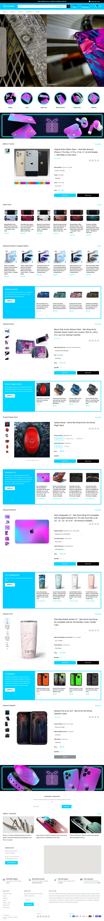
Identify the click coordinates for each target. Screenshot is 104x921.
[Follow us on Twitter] (41, 916)
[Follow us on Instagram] (43, 916)
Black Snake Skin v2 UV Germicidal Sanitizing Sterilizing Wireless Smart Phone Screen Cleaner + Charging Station (76, 269)
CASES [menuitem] (12, 11)
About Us (5, 898)
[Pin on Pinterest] (93, 160)
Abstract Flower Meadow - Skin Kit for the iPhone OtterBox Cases (59, 690)
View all (99, 204)
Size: (58, 355)
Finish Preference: (63, 546)
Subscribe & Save (95, 1)
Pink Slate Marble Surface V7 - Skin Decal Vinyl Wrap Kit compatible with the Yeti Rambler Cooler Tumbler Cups (75, 622)
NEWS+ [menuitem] (38, 11)
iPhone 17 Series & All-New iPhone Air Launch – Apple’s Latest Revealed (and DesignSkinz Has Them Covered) (17, 838)
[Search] (68, 6)
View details (98, 144)
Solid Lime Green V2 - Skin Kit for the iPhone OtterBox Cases (76, 690)
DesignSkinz (57, 158)
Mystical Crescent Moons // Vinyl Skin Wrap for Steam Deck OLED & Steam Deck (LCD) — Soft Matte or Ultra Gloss (43, 227)
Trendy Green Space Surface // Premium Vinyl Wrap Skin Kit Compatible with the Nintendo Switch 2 (59, 306)
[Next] (101, 98)
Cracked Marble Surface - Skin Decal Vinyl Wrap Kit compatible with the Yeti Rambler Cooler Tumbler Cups (75, 595)
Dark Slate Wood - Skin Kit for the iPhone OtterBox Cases (92, 690)
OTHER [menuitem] (20, 11)
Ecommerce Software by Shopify (10, 917)
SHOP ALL (10, 300)
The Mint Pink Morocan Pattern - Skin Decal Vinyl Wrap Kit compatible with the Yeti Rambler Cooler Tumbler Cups (92, 595)
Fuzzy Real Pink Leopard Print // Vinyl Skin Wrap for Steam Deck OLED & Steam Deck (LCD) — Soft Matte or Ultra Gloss (27, 227)
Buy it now (88, 195)
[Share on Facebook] (90, 160)
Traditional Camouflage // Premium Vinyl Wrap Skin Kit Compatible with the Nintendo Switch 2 (92, 306)
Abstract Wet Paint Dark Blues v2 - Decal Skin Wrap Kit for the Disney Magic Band (92, 401)
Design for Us (6, 905)
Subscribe (66, 806)
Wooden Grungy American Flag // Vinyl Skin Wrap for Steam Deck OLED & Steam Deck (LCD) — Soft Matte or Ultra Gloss (60, 227)
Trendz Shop (6, 907)
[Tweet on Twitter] (95, 160)
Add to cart (65, 195)
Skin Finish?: (61, 739)
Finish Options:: (62, 645)
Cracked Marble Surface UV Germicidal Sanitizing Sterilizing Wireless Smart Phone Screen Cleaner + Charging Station (59, 269)
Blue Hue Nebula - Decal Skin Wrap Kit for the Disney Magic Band (75, 400)
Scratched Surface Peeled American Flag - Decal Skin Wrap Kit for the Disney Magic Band (59, 401)
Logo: (59, 182)
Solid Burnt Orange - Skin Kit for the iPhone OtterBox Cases (43, 690)
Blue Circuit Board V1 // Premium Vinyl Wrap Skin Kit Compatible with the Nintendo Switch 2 (42, 306)
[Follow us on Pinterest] (46, 916)
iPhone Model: (63, 167)
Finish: (59, 175)
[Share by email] (98, 160)
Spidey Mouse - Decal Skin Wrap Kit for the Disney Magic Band (43, 400)
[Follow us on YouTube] (49, 916)
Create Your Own (7, 893)
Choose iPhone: (63, 724)
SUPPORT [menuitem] (29, 11)
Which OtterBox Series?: (63, 731)
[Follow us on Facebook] (38, 916)
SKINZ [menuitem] (4, 11)
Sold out (65, 756)
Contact (5, 900)
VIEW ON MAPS (11, 862)
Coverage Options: (62, 538)
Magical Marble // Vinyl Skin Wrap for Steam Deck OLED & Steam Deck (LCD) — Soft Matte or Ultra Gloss (11, 227)
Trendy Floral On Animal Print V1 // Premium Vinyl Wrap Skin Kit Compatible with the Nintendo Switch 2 (76, 306)
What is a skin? (6, 902)
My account (85, 7)
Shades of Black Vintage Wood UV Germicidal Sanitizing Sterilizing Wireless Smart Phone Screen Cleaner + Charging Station (27, 269)
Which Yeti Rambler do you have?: (67, 637)
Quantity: (56, 367)
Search (4, 896)
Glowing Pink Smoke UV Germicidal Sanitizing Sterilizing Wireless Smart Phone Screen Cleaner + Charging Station (43, 269)
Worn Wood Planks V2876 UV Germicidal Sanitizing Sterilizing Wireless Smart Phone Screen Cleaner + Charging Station (92, 269)
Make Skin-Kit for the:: (67, 347)
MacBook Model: (66, 530)
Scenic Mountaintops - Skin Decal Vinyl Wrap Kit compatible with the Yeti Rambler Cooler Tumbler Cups (42, 595)
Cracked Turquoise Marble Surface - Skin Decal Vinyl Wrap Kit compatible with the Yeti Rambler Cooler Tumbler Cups (59, 595)
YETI (55, 628)
